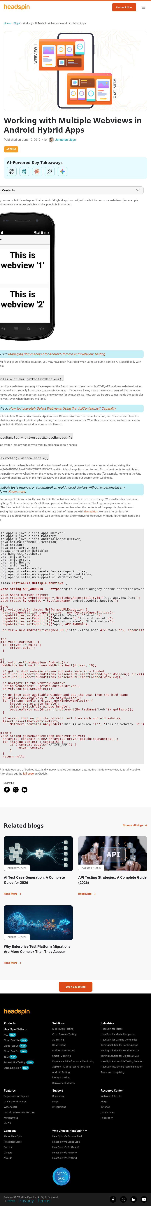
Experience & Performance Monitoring (73, 1061)
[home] (17, 7)
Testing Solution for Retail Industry (120, 1050)
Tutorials (105, 1106)
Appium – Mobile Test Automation (71, 1066)
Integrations (59, 1106)
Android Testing (61, 1072)
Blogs (16, 23)
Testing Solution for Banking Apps (119, 1045)
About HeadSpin (13, 1136)
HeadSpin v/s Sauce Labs (66, 1141)
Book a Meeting (76, 986)
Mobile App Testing (62, 1028)
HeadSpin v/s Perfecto (64, 1152)
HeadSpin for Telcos (111, 1028)
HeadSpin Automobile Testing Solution (122, 1061)
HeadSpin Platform (15, 1029)
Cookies (11, 1200)
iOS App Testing (61, 1077)
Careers (8, 1152)
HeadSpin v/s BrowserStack (67, 1136)
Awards (8, 1158)
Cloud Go (11, 1045)
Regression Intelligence (16, 1096)
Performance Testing (63, 1050)
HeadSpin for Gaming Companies (119, 1039)
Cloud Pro (11, 1051)
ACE (6, 1034)
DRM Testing (59, 1045)
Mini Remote (11, 1117)
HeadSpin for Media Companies (118, 1034)
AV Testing (58, 1039)
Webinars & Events (111, 1096)
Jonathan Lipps (65, 139)
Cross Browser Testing (64, 1034)
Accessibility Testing (15, 1062)
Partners (8, 1147)
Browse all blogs (133, 825)
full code (28, 773)
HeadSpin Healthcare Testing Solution (121, 1066)
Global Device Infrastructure (19, 1112)
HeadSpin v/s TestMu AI (65, 1147)
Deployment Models (63, 1083)
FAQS (55, 1101)
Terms (43, 1200)
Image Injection (12, 1067)
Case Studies (108, 1112)
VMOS (7, 1123)
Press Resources (13, 1141)
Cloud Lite (12, 1040)
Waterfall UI (10, 1106)
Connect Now (124, 7)
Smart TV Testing (61, 1055)
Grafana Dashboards (15, 1101)
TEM (6, 1056)
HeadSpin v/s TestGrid (64, 1158)
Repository (58, 1096)
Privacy (26, 1200)
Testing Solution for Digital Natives (120, 1055)
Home (7, 23)
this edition (91, 511)
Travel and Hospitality (113, 1072)
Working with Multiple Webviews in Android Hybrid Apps (54, 23)
